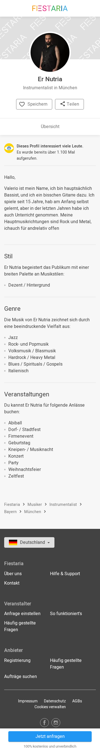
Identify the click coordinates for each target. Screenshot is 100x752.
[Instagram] (56, 722)
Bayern (11, 512)
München (33, 512)
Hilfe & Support (65, 573)
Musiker (35, 505)
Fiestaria (12, 505)
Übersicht (50, 126)
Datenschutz (55, 701)
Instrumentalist (63, 505)
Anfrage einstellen (22, 613)
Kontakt (11, 583)
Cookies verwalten (50, 707)
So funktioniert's (66, 613)
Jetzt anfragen (50, 736)
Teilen (72, 104)
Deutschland (33, 542)
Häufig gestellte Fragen (20, 626)
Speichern (38, 104)
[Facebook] (44, 722)
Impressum (28, 701)
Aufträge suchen (20, 676)
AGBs (77, 701)
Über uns (13, 573)
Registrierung (17, 660)
